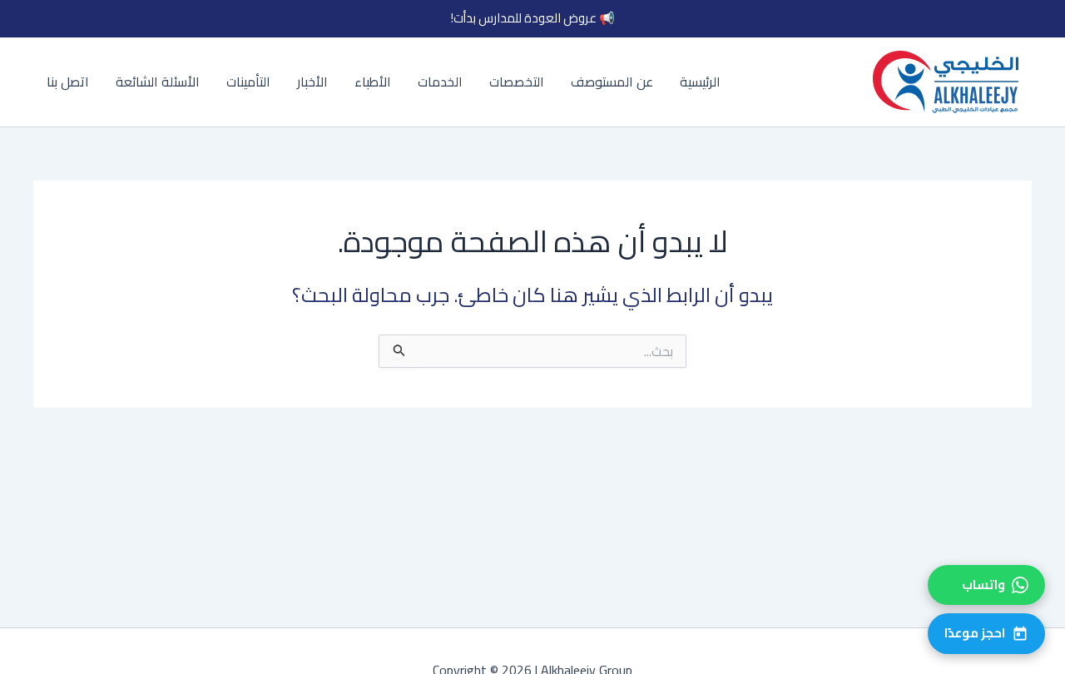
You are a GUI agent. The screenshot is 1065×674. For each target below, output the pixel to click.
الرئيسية (700, 81)
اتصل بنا (68, 81)
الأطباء (372, 81)
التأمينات (248, 81)
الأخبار (312, 81)
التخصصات (516, 81)
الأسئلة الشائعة (158, 81)
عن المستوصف (612, 81)
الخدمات (440, 81)
